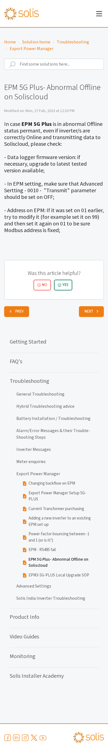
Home (10, 42)
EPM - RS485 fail (42, 550)
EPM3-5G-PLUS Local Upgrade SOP (59, 575)
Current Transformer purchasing (56, 509)
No (44, 285)
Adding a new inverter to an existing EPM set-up (60, 521)
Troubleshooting (73, 42)
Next (88, 311)
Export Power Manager (31, 49)
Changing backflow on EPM (52, 483)
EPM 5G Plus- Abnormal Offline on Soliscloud (58, 563)
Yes (65, 285)
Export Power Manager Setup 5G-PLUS (57, 496)
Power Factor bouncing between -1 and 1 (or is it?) (59, 537)
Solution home (36, 42)
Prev (19, 311)
